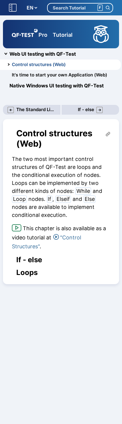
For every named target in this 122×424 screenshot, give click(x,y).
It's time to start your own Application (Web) (59, 75)
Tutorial (63, 35)
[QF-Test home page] (25, 34)
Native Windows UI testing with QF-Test (56, 86)
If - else (29, 260)
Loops (27, 272)
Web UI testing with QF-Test (42, 54)
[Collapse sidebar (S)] (13, 8)
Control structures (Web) (39, 64)
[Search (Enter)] (108, 8)
